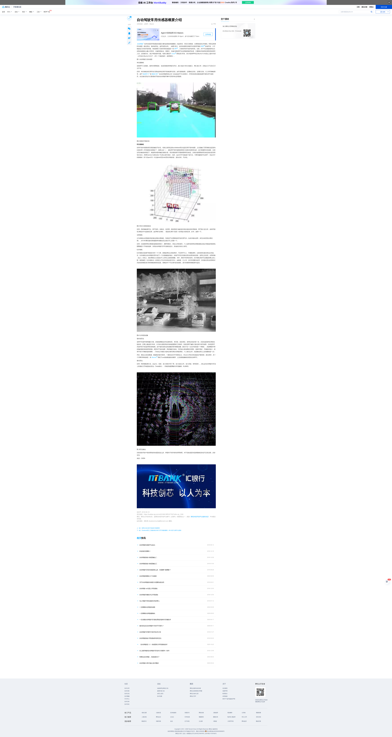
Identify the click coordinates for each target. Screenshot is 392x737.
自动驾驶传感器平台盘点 (147, 545)
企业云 (172, 717)
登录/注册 (384, 7)
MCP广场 (47, 12)
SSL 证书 (244, 717)
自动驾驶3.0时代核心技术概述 (149, 663)
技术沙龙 (127, 693)
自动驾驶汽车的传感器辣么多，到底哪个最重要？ (155, 570)
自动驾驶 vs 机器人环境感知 (148, 588)
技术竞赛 (159, 696)
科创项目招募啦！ (145, 551)
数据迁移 (258, 721)
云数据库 (215, 712)
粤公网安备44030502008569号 (215, 731)
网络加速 (201, 712)
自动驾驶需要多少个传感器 (148, 576)
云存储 (243, 712)
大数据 (215, 721)
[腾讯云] (6, 7)
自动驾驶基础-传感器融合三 (148, 564)
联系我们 (225, 693)
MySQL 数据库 (231, 717)
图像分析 (215, 717)
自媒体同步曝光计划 (162, 688)
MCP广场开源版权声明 (229, 699)
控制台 (371, 7)
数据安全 (144, 721)
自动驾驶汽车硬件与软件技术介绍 (150, 632)
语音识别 (258, 717)
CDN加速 (187, 717)
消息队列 (187, 712)
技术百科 (127, 701)
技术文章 (127, 688)
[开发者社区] (17, 7)
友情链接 (225, 696)
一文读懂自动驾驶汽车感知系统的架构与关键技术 (155, 619)
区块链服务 (173, 712)
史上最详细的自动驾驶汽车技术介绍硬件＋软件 (154, 651)
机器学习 (146, 74)
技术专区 (127, 704)
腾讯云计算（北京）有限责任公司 (184, 733)
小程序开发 (230, 721)
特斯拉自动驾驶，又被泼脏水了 (149, 657)
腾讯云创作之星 (194, 693)
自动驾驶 (140, 44)
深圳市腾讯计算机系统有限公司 (176, 731)
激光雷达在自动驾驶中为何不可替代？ (151, 626)
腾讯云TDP (193, 696)
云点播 (201, 721)
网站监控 (244, 721)
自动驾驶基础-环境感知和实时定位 (150, 638)
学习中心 (127, 699)
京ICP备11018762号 (211, 733)
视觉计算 (155, 74)
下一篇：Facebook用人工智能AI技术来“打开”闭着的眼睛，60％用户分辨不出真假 (159, 530)
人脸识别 (144, 717)
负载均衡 (158, 721)
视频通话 (201, 717)
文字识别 (187, 721)
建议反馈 (364, 7)
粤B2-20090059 (200, 731)
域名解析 (229, 712)
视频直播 (258, 712)
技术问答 (127, 691)
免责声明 (225, 691)
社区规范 (225, 688)
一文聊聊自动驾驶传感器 (147, 607)
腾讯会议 (158, 717)
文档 (358, 7)
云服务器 (158, 712)
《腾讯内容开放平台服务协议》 (200, 517)
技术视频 (127, 696)
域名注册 (144, 712)
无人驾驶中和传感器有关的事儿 (149, 601)
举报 (214, 24)
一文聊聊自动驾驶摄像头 (147, 613)
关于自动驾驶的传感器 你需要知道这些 (151, 582)
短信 (171, 721)
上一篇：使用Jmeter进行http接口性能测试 (148, 528)
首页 (3, 12)
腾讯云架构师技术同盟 (196, 691)
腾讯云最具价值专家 (195, 688)
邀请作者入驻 (161, 691)
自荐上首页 (160, 693)
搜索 (371, 11)
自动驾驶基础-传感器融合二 (148, 557)
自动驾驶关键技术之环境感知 (148, 595)
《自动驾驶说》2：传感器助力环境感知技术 (153, 644)
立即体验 (208, 34)
